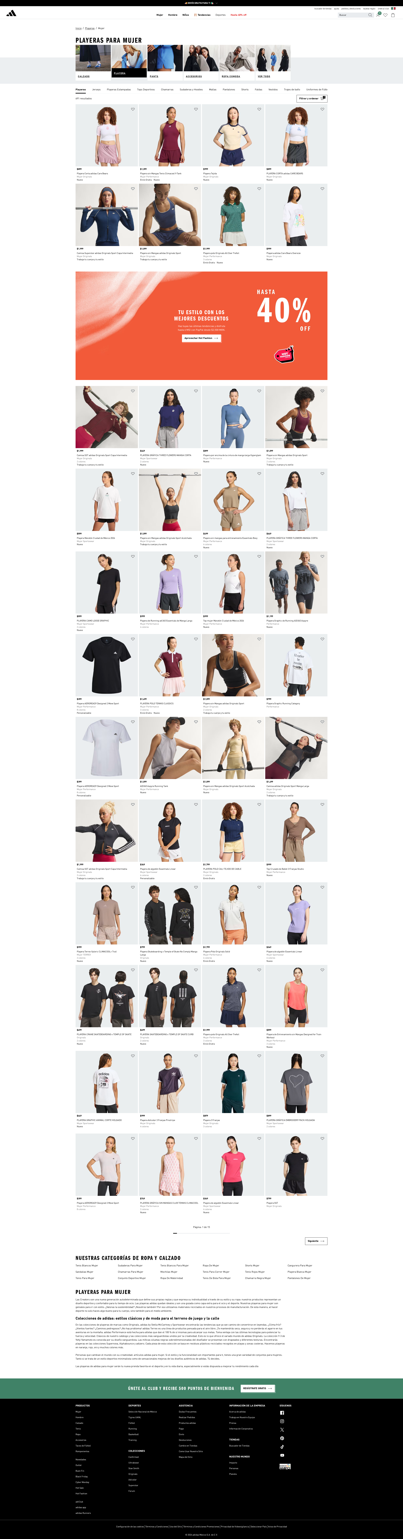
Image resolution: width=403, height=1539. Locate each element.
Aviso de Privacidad (277, 1527)
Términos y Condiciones (156, 1527)
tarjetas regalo (369, 9)
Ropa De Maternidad (171, 1278)
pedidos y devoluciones (351, 9)
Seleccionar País (259, 1527)
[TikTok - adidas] (303, 1447)
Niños (185, 15)
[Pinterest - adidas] (303, 1438)
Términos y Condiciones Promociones (201, 1527)
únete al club (383, 9)
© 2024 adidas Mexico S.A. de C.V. (201, 1535)
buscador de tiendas (323, 9)
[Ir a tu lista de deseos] (385, 15)
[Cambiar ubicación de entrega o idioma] (393, 8)
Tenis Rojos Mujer (255, 1272)
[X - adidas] (303, 1430)
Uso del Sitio (176, 1527)
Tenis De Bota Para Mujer (217, 1278)
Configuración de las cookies (130, 1527)
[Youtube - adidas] (303, 1455)
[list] (201, 90)
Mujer (159, 15)
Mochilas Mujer (168, 1272)
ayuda (336, 9)
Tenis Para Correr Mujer (216, 1272)
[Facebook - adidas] (303, 1413)
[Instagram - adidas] (303, 1421)
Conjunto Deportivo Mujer (132, 1278)
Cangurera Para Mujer (300, 1265)
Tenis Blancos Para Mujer (174, 1265)
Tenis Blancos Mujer (87, 1265)
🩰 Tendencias (202, 15)
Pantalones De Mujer (299, 1278)
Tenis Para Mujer (85, 1278)
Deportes (221, 15)
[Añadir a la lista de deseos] (132, 110)
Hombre (172, 15)
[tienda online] (11, 13)
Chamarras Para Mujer (130, 1272)
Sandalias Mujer (84, 1272)
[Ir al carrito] (393, 15)
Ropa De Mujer (211, 1265)
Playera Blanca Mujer (299, 1272)
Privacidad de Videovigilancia (235, 1527)
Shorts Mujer (252, 1265)
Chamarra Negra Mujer (258, 1278)
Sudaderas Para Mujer (130, 1265)
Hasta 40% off (238, 15)
